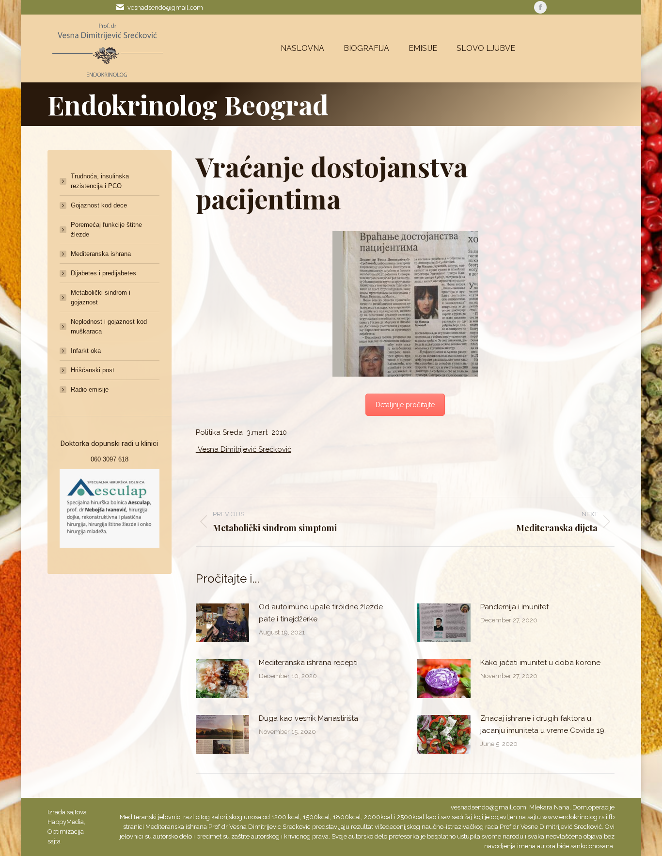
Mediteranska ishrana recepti (308, 662)
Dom (579, 807)
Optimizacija (65, 831)
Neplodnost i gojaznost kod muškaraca (109, 326)
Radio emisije (90, 389)
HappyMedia (65, 821)
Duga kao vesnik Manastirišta (308, 718)
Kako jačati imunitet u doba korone (540, 662)
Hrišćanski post (92, 370)
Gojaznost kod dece (99, 205)
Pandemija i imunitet (514, 606)
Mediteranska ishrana (101, 253)
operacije (601, 807)
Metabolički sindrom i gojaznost (100, 297)
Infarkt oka (86, 350)
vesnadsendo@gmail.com (165, 7)
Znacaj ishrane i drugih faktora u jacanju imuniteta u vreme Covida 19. (543, 724)
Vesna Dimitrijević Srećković (243, 449)
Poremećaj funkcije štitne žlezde (106, 229)
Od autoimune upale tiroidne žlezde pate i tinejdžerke (321, 612)
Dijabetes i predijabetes (103, 273)
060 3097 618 (109, 459)
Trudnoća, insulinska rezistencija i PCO (100, 181)
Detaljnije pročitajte (405, 405)
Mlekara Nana (549, 807)
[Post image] (222, 622)
